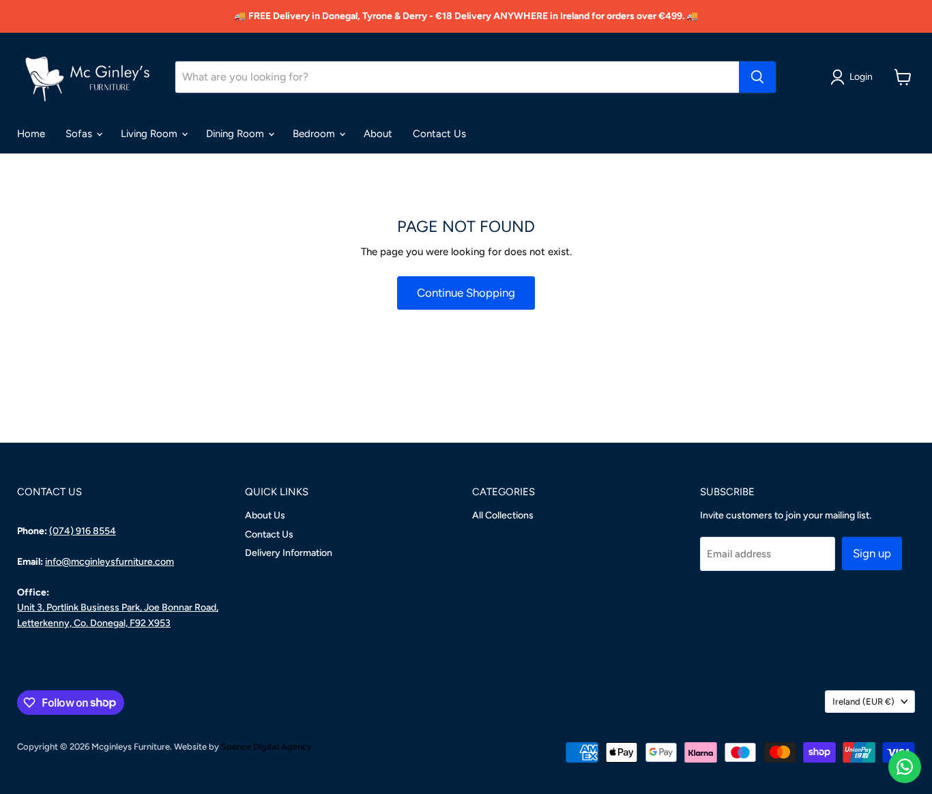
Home (31, 134)
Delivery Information (288, 553)
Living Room (150, 134)
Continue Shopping (466, 292)
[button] (853, 77)
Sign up (872, 553)
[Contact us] (904, 766)
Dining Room (236, 134)
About (378, 134)
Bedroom (315, 134)
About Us (265, 515)
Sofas (80, 134)
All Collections (503, 515)
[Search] (757, 77)
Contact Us (439, 134)
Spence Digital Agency (266, 746)
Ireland (863, 701)
